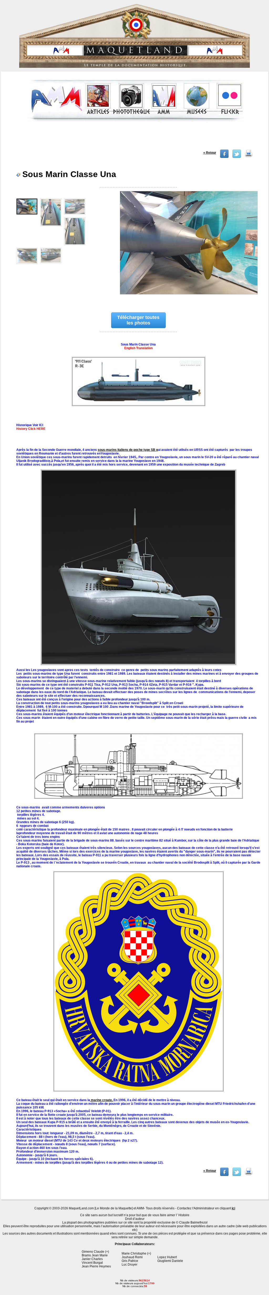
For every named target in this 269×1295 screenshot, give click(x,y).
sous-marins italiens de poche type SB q (128, 450)
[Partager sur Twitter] (236, 157)
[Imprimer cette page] (249, 157)
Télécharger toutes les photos (138, 320)
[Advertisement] (135, 137)
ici (233, 1208)
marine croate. (101, 1100)
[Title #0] (188, 246)
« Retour (209, 152)
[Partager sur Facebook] (224, 157)
